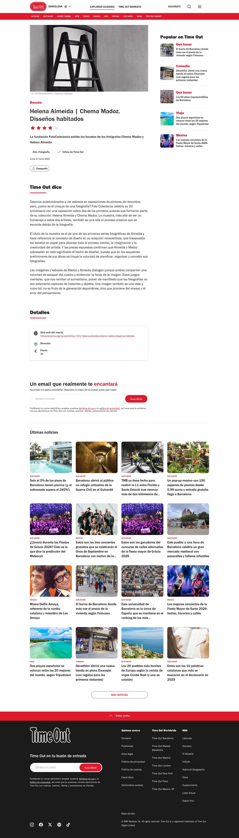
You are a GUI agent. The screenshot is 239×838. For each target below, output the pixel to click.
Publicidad (127, 746)
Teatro (86, 17)
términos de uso (87, 409)
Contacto (126, 738)
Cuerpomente (189, 785)
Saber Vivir (188, 801)
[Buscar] (189, 7)
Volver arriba (123, 716)
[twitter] (50, 825)
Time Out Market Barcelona (161, 748)
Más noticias (119, 695)
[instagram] (32, 825)
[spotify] (59, 825)
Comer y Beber (64, 17)
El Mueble (187, 754)
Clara (185, 777)
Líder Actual (188, 793)
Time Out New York (162, 774)
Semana (186, 746)
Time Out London (161, 766)
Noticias (35, 17)
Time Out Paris (160, 781)
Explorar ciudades (102, 7)
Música (96, 17)
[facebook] (41, 825)
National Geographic (193, 770)
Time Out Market (154, 17)
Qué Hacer (48, 17)
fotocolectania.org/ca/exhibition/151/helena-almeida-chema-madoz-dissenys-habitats (87, 336)
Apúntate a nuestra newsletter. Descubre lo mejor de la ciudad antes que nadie (73, 390)
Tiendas (115, 17)
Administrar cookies (132, 785)
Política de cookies (131, 770)
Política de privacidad (133, 762)
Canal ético (127, 777)
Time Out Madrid (161, 758)
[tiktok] (68, 825)
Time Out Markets (130, 7)
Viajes (139, 17)
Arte (77, 17)
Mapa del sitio (128, 814)
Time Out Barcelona (162, 738)
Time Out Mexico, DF (163, 789)
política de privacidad (109, 409)
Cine (106, 17)
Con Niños (128, 17)
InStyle (186, 762)
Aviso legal (127, 754)
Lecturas (187, 738)
